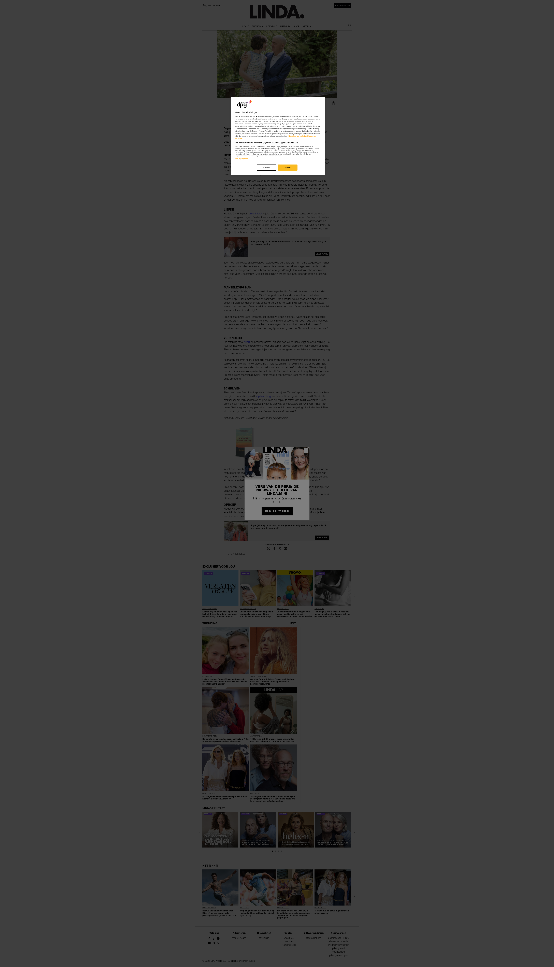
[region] (278, 136)
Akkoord (288, 167)
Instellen (266, 167)
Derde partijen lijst (241, 158)
